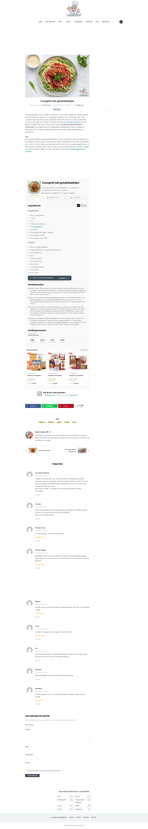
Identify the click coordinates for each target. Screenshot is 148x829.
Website (27, 762)
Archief (78, 817)
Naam (27, 747)
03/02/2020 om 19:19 (41, 672)
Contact (93, 817)
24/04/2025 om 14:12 (41, 476)
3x (85, 205)
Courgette (42, 422)
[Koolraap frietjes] (32, 450)
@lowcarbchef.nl (50, 395)
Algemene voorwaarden (59, 817)
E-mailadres (29, 755)
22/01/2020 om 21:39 (41, 691)
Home (40, 22)
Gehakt (59, 422)
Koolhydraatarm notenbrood (70, 450)
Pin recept (77, 197)
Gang (60, 22)
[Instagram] (50, 432)
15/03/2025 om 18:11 (41, 507)
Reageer (38, 495)
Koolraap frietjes (44, 450)
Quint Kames (47, 105)
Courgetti (51, 422)
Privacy (71, 817)
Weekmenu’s (79, 22)
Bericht (27, 729)
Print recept (54, 197)
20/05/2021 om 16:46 (41, 553)
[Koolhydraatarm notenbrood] (82, 450)
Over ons (86, 817)
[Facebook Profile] (47, 432)
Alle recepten (50, 22)
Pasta (74, 422)
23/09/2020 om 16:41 (41, 651)
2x (82, 205)
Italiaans (67, 422)
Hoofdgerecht (79, 105)
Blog (97, 22)
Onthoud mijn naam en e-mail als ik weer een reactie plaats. (44, 770)
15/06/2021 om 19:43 (41, 530)
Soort (68, 22)
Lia (36, 648)
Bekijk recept (57, 109)
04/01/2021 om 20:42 (41, 629)
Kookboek (89, 22)
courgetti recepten (73, 122)
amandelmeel (37, 227)
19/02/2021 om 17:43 (41, 604)
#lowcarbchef (74, 395)
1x (78, 205)
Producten (106, 22)
